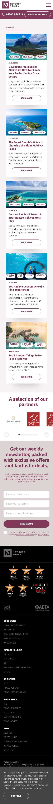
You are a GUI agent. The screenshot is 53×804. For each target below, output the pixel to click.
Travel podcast (11, 688)
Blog (6, 684)
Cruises (7, 654)
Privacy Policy (11, 746)
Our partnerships (12, 717)
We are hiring (10, 737)
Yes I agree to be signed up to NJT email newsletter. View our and (29, 533)
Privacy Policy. (43, 535)
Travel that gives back (15, 692)
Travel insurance (12, 708)
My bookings (10, 643)
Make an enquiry (12, 638)
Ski (5, 663)
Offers (7, 672)
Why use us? (9, 630)
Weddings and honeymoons (17, 667)
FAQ (5, 704)
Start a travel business (15, 742)
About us (8, 733)
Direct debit (10, 713)
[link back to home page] (26, 553)
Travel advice (10, 721)
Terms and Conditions (25, 535)
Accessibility (10, 750)
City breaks (9, 659)
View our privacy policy (32, 788)
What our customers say (16, 634)
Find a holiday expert (14, 625)
